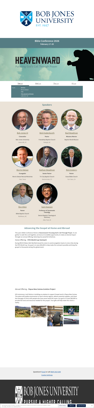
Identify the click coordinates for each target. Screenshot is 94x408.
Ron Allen (22, 207)
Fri (74, 83)
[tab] (20, 84)
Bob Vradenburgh (47, 133)
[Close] (92, 405)
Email (43, 372)
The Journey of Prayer (27, 94)
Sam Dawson (47, 207)
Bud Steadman (71, 133)
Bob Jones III (22, 133)
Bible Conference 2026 (47, 41)
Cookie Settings (47, 375)
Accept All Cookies (81, 405)
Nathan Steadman (47, 170)
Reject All (71, 405)
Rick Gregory (71, 170)
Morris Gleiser (22, 170)
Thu (56, 83)
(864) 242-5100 (55, 372)
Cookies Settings (62, 405)
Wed (38, 83)
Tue (20, 83)
